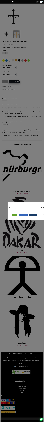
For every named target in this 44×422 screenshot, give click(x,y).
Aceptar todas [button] (14, 214)
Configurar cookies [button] (33, 214)
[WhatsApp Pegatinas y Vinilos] (41, 419)
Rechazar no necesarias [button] (23, 214)
